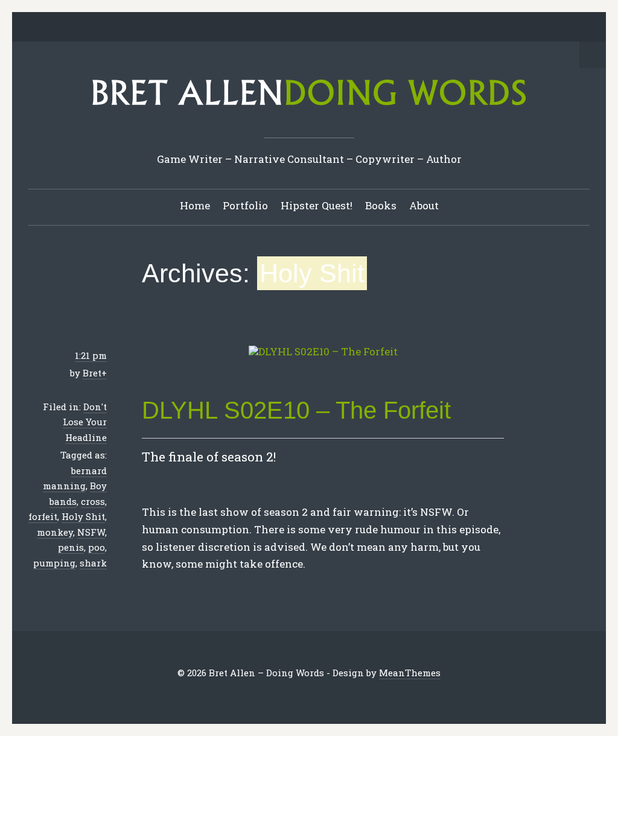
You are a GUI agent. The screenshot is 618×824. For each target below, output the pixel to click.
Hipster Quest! (316, 205)
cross (93, 501)
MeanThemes (410, 673)
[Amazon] (356, 27)
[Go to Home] (309, 109)
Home (195, 205)
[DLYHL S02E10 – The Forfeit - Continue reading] (323, 352)
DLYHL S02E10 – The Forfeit (296, 410)
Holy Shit (83, 516)
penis (71, 547)
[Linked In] (281, 27)
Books (381, 205)
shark (93, 563)
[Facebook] (262, 27)
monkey (55, 532)
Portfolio (245, 205)
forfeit (42, 516)
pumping (54, 563)
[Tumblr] (318, 27)
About (424, 205)
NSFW (91, 532)
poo (96, 547)
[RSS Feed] (374, 27)
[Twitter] (243, 27)
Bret (92, 373)
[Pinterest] (300, 27)
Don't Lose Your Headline (85, 422)
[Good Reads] (337, 27)
